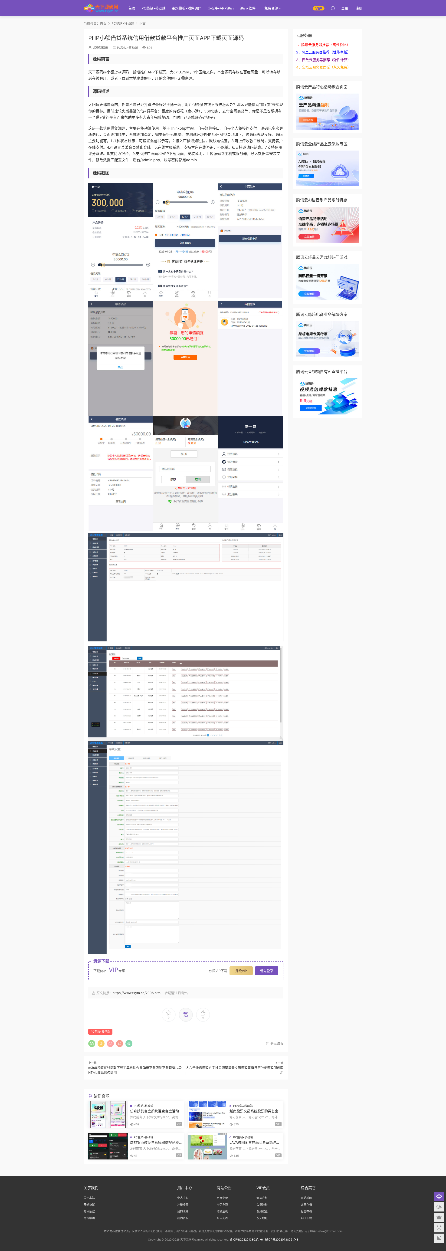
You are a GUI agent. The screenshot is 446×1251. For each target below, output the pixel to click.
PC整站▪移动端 (153, 8)
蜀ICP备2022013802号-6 (246, 1239)
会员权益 (262, 1211)
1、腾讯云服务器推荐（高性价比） (323, 45)
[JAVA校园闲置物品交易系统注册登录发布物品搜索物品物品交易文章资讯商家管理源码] (207, 1146)
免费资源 (271, 8)
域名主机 (222, 1211)
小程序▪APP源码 (220, 8)
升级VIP (241, 971)
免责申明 (89, 1218)
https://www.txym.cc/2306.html (137, 993)
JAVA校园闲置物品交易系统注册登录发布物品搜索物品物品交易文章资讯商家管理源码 (255, 1142)
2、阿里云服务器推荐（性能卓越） (323, 52)
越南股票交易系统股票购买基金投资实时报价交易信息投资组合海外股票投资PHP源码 (254, 1111)
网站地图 (306, 1198)
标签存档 (306, 1211)
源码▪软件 (248, 8)
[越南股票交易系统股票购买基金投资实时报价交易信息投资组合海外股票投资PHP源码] (207, 1114)
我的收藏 (182, 1211)
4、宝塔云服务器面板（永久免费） (323, 67)
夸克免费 (222, 1204)
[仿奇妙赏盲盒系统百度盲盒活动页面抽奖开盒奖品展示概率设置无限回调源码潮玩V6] (108, 1114)
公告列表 (222, 1218)
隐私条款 (89, 1211)
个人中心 (182, 1198)
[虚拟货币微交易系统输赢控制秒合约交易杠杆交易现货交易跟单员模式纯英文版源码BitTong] (108, 1146)
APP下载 (306, 1218)
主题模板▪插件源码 (186, 8)
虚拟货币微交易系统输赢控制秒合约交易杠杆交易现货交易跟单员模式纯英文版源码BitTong (154, 1142)
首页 (131, 8)
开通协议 (89, 1204)
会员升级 (262, 1198)
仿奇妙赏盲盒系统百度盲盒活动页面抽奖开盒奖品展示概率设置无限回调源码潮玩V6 (154, 1111)
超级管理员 (100, 47)
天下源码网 (101, 8)
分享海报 (276, 1043)
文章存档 (306, 1204)
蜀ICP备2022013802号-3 (281, 1239)
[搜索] (333, 8)
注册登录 (182, 1204)
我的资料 (182, 1218)
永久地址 (262, 1218)
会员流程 (262, 1204)
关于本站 (89, 1198)
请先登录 (266, 971)
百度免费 (222, 1198)
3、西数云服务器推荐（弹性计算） (323, 60)
